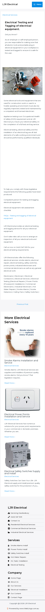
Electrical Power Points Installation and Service (17, 415)
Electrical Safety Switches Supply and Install (22, 472)
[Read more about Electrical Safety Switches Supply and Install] (17, 455)
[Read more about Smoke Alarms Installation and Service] (22, 342)
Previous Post (22, 304)
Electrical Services (10, 15)
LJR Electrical (10, 4)
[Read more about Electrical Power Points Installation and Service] (22, 399)
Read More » (9, 383)
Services (14, 540)
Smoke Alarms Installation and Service (21, 361)
